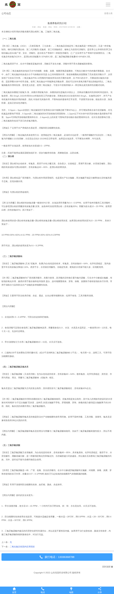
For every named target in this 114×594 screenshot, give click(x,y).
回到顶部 (106, 566)
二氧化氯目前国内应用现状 (22, 546)
